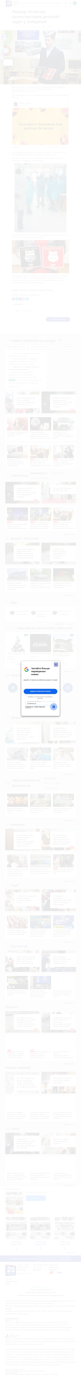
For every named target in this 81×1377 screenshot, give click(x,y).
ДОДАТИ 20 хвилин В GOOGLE (40, 691)
